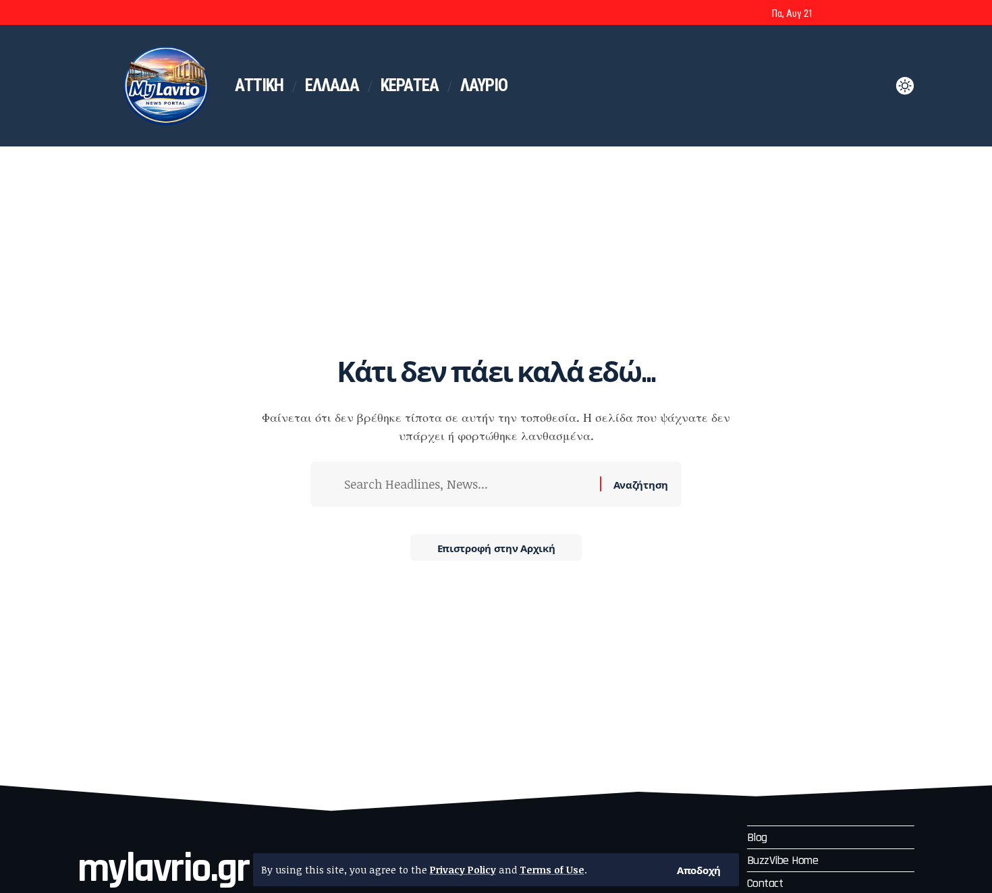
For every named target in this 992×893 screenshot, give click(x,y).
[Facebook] (834, 14)
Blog (757, 837)
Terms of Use (552, 869)
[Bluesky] (907, 14)
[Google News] (888, 14)
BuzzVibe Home (783, 860)
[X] (852, 14)
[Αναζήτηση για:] (467, 484)
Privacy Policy (463, 869)
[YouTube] (870, 14)
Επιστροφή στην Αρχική (496, 547)
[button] (699, 869)
